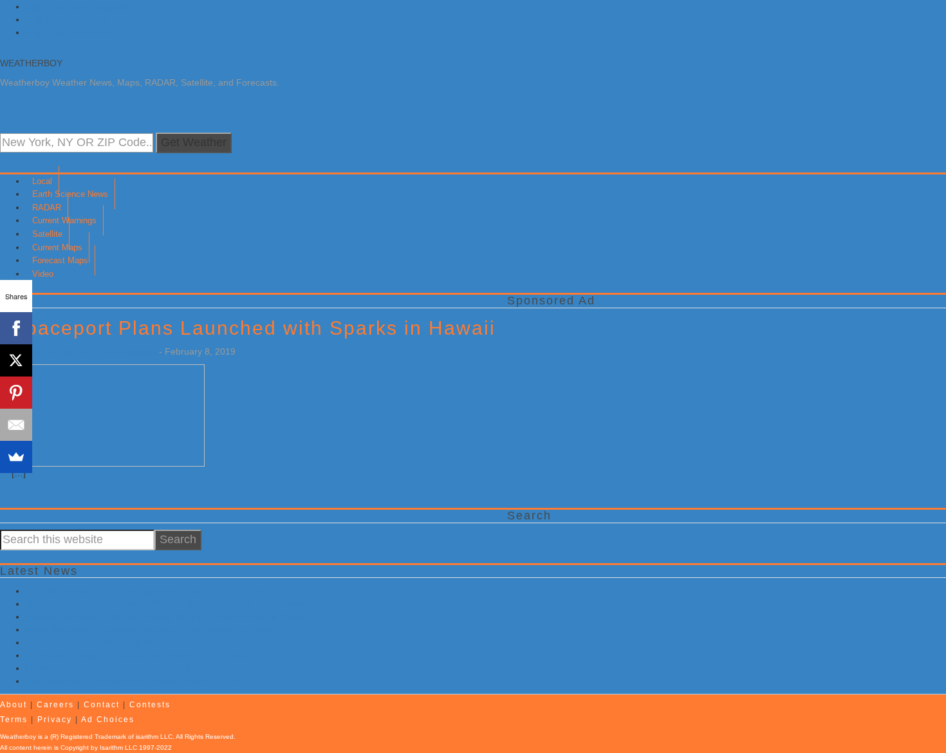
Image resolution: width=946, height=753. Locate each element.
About (13, 704)
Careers (55, 704)
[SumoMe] (16, 457)
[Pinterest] (16, 392)
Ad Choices (107, 719)
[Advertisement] (386, 600)
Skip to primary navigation (78, 6)
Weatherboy (31, 63)
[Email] (16, 425)
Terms (14, 719)
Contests (150, 704)
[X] (16, 360)
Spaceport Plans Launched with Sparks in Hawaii (254, 328)
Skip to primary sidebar (73, 32)
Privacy (54, 719)
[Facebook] (16, 328)
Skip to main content (67, 19)
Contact (102, 704)
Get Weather (194, 142)
